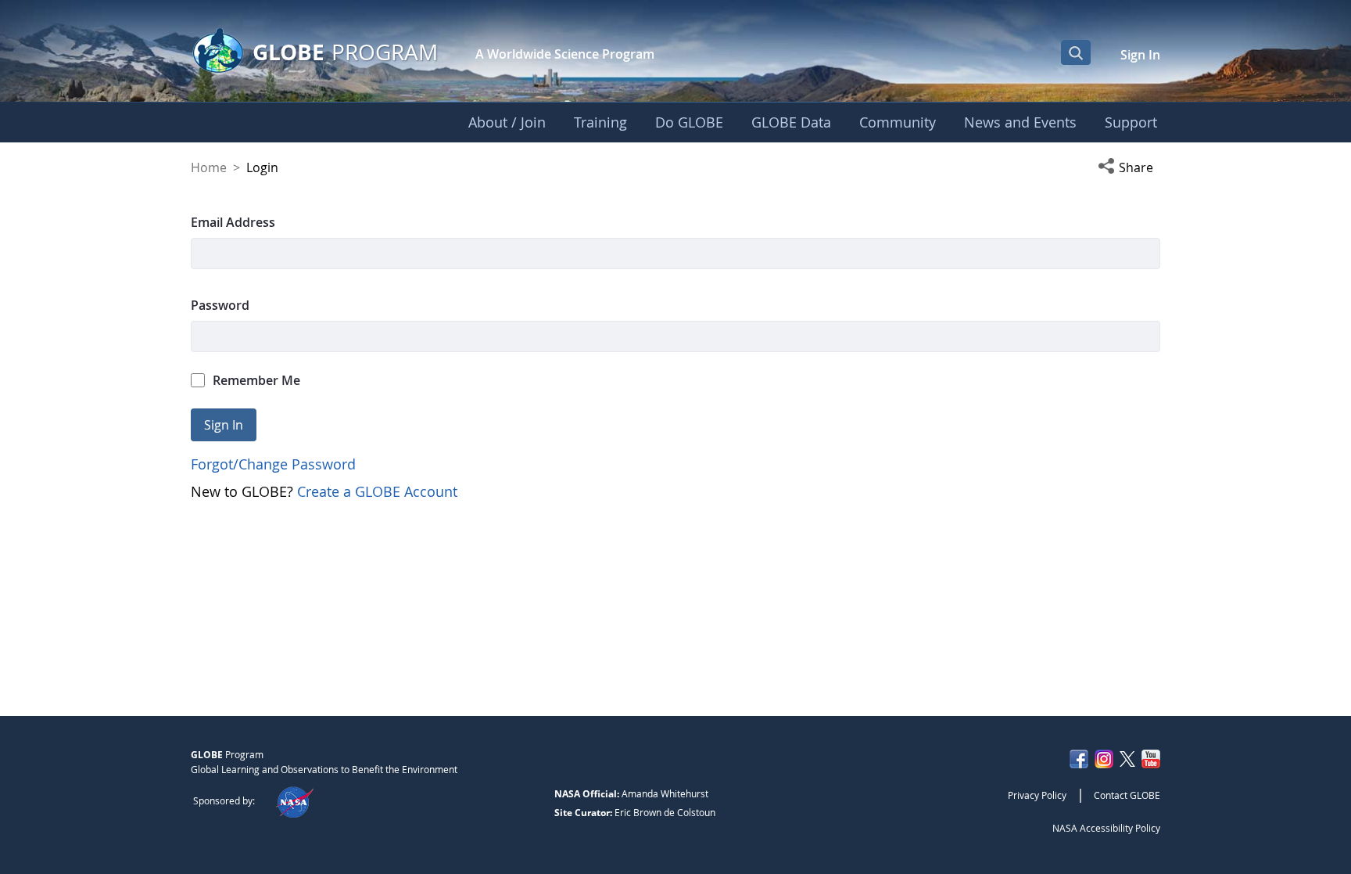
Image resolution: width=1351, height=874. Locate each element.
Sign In (1140, 54)
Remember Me (256, 380)
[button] (1129, 167)
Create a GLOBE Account (377, 491)
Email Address (233, 222)
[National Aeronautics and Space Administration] (294, 800)
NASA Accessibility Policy (1106, 828)
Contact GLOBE (1127, 795)
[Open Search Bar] (1076, 52)
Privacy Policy (1037, 795)
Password (220, 305)
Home (209, 167)
